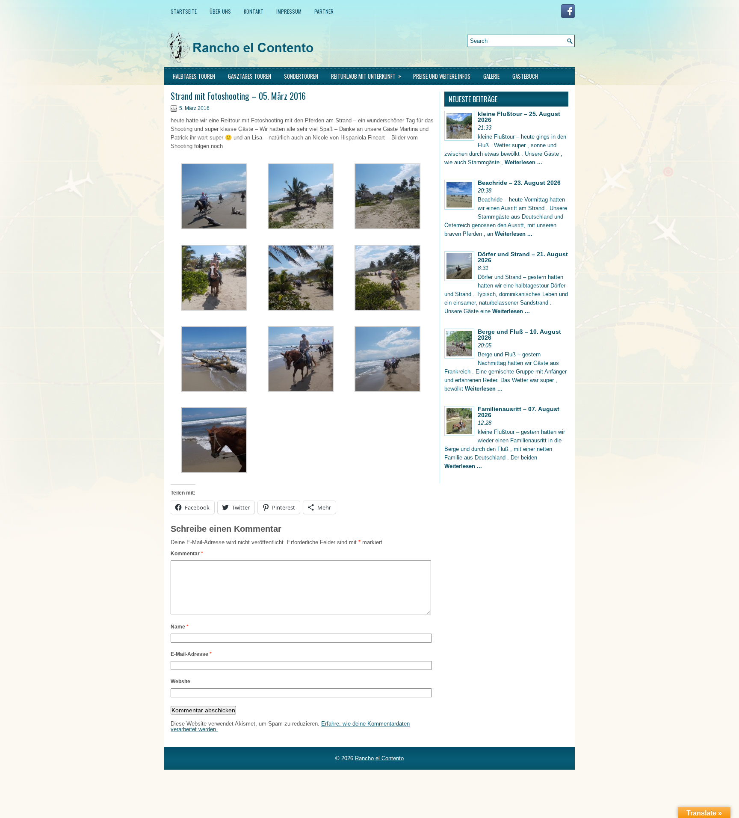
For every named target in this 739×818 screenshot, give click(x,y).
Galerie (491, 76)
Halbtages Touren (194, 76)
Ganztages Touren (249, 76)
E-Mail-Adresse (191, 654)
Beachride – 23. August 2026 (519, 182)
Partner (324, 11)
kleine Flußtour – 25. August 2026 (519, 116)
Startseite (184, 11)
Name (180, 627)
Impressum (289, 11)
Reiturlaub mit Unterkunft (366, 75)
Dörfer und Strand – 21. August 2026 (523, 257)
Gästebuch (525, 76)
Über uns (220, 11)
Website (180, 682)
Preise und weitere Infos (441, 76)
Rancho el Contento (379, 758)
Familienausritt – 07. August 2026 (518, 412)
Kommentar (187, 554)
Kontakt (253, 11)
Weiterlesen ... (523, 162)
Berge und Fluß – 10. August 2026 (519, 334)
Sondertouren (301, 76)
